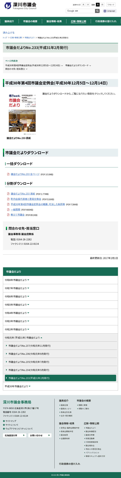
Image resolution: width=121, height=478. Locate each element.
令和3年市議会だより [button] (16, 321)
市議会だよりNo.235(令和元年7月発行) (28, 362)
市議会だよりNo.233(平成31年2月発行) (29, 378)
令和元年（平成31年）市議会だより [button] (22, 337)
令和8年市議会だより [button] (16, 280)
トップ (5, 37)
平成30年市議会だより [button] (16, 386)
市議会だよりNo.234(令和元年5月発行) (28, 370)
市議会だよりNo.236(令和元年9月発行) (28, 353)
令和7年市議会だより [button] (16, 288)
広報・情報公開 (16, 37)
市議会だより (29, 37)
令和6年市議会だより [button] (16, 296)
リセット (111, 5)
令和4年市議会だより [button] (16, 313)
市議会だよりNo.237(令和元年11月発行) (29, 345)
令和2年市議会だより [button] (16, 329)
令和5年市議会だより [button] (16, 304)
